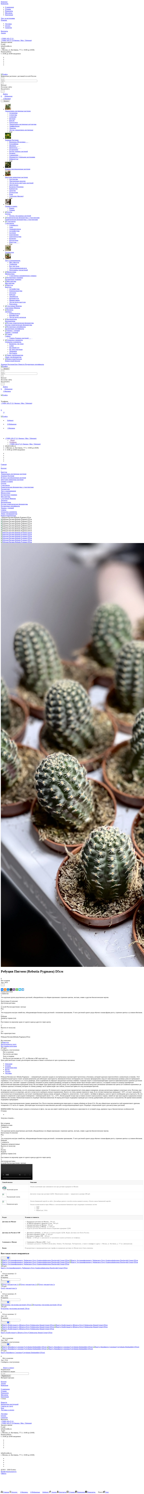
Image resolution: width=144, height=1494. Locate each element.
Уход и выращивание (8, 491)
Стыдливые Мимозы (8, 498)
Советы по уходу (7, 1406)
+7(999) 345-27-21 (7, 38)
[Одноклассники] (5, 989)
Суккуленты (5, 485)
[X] (11, 989)
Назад (12, 440)
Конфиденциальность (8, 1471)
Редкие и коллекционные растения (13, 478)
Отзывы (8, 9)
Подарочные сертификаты (10, 506)
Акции (3, 1383)
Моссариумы (5, 497)
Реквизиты (9, 11)
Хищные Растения (7, 476)
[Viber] (14, 989)
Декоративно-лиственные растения (13, 474)
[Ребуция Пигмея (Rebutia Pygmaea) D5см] (16, 532)
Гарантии (8, 27)
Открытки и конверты (9, 512)
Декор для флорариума (9, 514)
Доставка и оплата (7, 1410)
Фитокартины (6, 502)
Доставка (8, 24)
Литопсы (4, 500)
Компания (4, 1385)
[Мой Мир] (8, 989)
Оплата (7, 26)
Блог (2, 1408)
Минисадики (5, 493)
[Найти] (2, 91)
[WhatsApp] (17, 989)
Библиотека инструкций (9, 1404)
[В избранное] (3, 984)
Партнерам (9, 15)
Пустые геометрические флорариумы (14, 504)
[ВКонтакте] (2, 989)
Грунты (3, 483)
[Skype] (20, 989)
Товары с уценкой (7, 508)
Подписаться (6, 1376)
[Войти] (2, 408)
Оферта (3, 1473)
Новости (4, 1402)
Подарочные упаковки (9, 495)
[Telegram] (23, 989)
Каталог (4, 1381)
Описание (8, 1064)
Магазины (8, 13)
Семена (3, 510)
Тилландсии (5, 489)
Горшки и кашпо (7, 481)
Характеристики (11, 1067)
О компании (9, 7)
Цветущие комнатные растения (12, 479)
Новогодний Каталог (8, 515)
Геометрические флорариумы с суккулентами (17, 487)
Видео (7, 1069)
